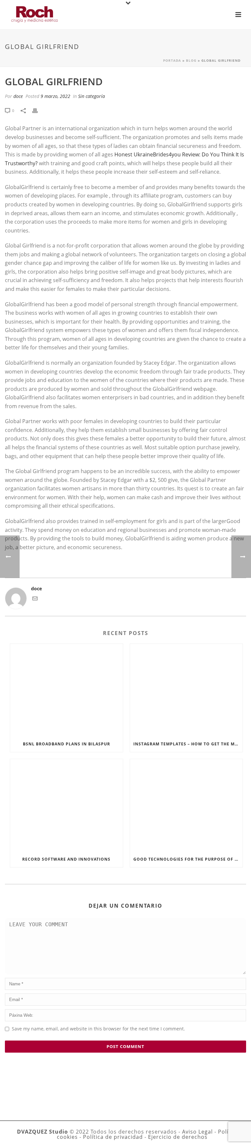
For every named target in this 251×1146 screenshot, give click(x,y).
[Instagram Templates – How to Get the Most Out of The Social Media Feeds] (186, 690)
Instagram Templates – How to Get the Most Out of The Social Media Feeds (188, 744)
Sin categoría (91, 96)
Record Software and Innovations (66, 859)
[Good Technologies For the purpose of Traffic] (186, 805)
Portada (172, 60)
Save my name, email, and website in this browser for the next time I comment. (98, 1029)
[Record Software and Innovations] (66, 805)
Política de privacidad (113, 1136)
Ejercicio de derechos (178, 1136)
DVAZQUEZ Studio (42, 1131)
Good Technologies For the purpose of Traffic (188, 859)
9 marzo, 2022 (55, 96)
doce (18, 96)
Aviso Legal (197, 1131)
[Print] (38, 110)
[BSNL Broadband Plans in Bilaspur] (66, 690)
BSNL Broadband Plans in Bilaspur (66, 744)
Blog (191, 60)
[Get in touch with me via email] (35, 599)
